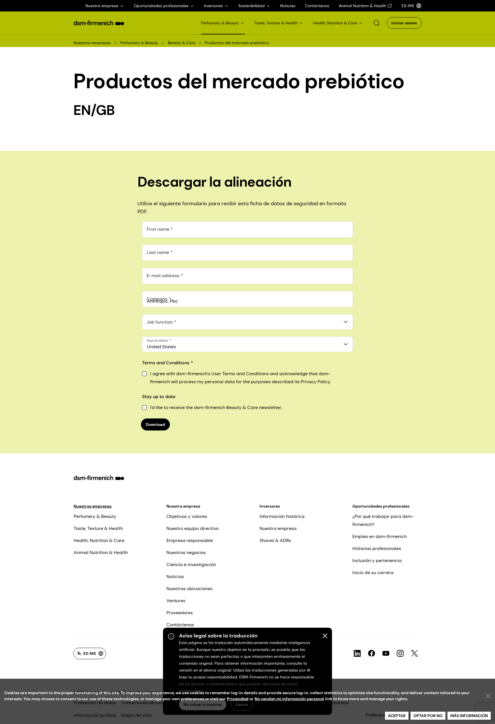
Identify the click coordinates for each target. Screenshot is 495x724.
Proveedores (179, 613)
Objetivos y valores (186, 516)
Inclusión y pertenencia (377, 560)
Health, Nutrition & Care (99, 540)
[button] (376, 23)
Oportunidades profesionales (380, 506)
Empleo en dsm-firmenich (379, 536)
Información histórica (282, 516)
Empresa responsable (189, 540)
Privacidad (237, 698)
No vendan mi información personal (289, 698)
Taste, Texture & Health (98, 528)
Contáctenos (180, 625)
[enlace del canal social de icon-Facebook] (371, 653)
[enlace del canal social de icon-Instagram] (400, 653)
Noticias (175, 577)
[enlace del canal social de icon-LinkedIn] (357, 653)
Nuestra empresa (183, 506)
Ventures (175, 601)
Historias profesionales (376, 548)
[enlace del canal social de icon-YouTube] (386, 653)
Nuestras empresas (92, 42)
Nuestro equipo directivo (192, 528)
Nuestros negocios (186, 552)
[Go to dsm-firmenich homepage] (98, 23)
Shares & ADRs (275, 540)
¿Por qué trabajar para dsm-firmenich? (383, 520)
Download (155, 424)
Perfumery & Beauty (139, 42)
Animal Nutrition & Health (101, 552)
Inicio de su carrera (372, 573)
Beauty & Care (181, 42)
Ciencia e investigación (191, 564)
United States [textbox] (161, 347)
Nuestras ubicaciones (189, 589)
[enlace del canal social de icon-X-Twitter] (414, 653)
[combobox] (247, 322)
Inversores (270, 506)
